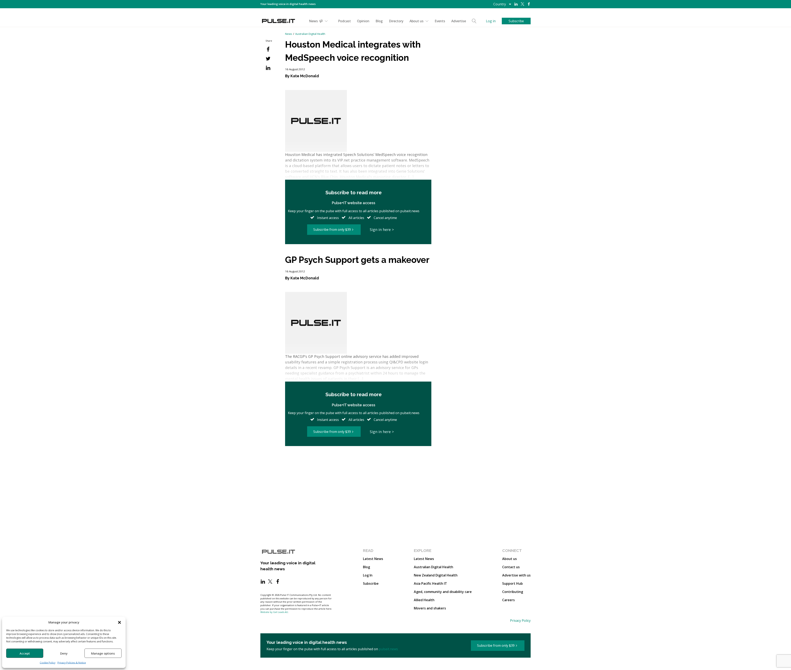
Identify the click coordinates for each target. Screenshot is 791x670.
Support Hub (512, 583)
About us (417, 21)
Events (440, 21)
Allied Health (424, 600)
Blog (379, 21)
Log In (367, 575)
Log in (491, 21)
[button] (119, 622)
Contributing (512, 591)
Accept (25, 653)
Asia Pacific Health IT (430, 583)
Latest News (373, 558)
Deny (64, 653)
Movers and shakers (430, 608)
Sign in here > (382, 229)
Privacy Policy (520, 620)
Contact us (511, 567)
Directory (396, 21)
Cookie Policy (47, 662)
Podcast (344, 21)
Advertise (458, 21)
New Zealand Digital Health (436, 575)
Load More (358, 461)
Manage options (103, 653)
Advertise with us (516, 575)
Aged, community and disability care (443, 591)
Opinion (363, 21)
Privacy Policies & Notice (71, 662)
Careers (508, 600)
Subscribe (371, 583)
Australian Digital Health (310, 34)
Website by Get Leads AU (274, 612)
